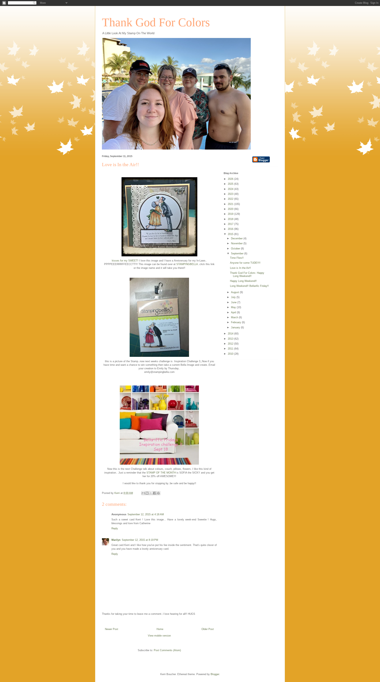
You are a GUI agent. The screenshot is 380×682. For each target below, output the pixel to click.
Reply (114, 528)
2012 (231, 343)
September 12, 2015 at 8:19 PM (140, 539)
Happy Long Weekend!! (243, 280)
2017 (231, 224)
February (236, 322)
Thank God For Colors (156, 22)
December (237, 238)
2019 (231, 213)
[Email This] (143, 493)
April (234, 312)
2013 (231, 338)
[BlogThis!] (147, 493)
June (234, 302)
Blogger (215, 674)
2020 (231, 208)
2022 (231, 198)
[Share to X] (151, 493)
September (237, 253)
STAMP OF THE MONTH (161, 472)
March (235, 317)
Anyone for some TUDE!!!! (245, 262)
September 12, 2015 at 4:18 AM (145, 514)
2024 (231, 189)
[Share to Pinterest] (158, 493)
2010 (231, 353)
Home (160, 629)
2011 (231, 348)
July (234, 297)
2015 (231, 234)
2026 (231, 178)
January (236, 327)
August (235, 292)
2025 (231, 183)
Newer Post (111, 629)
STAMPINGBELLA (187, 264)
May (234, 307)
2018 (231, 219)
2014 (231, 333)
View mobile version (159, 635)
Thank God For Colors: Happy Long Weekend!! (247, 274)
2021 (231, 204)
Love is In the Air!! (240, 267)
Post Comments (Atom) (167, 650)
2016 (231, 228)
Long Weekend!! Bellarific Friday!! (249, 285)
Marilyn (116, 539)
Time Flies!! (237, 257)
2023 (231, 193)
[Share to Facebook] (155, 493)
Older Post (207, 629)
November (237, 243)
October (236, 248)
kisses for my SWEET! (125, 260)
